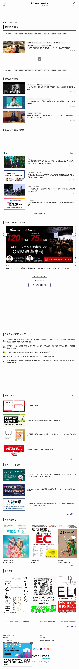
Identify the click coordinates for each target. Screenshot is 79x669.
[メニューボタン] (4, 4)
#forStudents (29, 33)
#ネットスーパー (47, 42)
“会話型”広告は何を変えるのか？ (8, 561)
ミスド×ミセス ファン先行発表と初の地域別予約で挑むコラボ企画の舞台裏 (30, 356)
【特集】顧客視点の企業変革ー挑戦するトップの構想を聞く (44, 420)
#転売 (64, 33)
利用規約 (5, 638)
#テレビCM (46, 33)
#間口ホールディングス (47, 45)
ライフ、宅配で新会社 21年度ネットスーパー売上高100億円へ (48, 48)
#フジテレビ (47, 85)
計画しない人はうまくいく (39, 613)
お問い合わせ (43, 638)
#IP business (38, 33)
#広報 (59, 33)
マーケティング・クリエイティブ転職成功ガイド (41, 449)
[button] (5, 234)
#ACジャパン (31, 85)
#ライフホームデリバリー (33, 45)
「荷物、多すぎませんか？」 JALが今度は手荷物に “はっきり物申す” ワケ (30, 352)
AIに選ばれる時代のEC (35, 561)
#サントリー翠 (40, 99)
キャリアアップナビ (32, 406)
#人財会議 (53, 33)
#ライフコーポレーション (59, 42)
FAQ (41, 635)
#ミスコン (30, 113)
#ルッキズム (38, 113)
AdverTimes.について (9, 635)
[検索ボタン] (74, 4)
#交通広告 (48, 99)
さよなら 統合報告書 (10, 613)
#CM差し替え (39, 85)
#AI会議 (21, 33)
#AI (16, 33)
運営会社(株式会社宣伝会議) (47, 640)
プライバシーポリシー (9, 640)
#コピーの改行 (31, 99)
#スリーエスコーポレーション (34, 42)
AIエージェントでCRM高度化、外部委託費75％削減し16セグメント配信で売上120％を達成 (37, 268)
